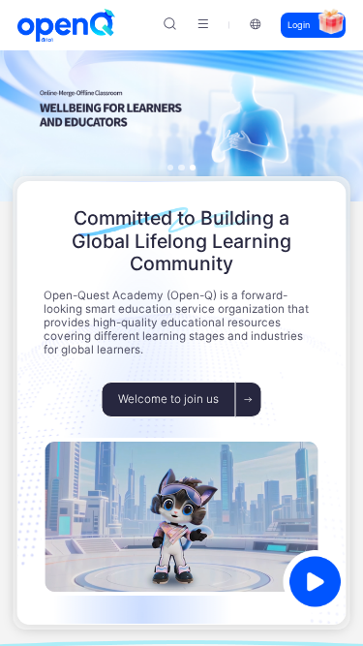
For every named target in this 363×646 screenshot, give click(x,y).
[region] (181, 323)
